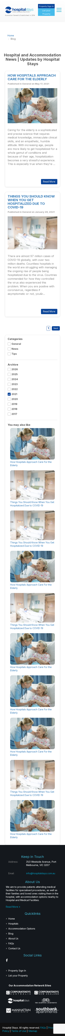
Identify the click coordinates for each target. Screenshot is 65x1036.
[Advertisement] (41, 37)
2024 (15, 379)
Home (11, 35)
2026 (15, 369)
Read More (18, 172)
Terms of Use (18, 1031)
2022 (15, 389)
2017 (14, 414)
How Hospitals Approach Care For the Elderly (32, 77)
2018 (14, 409)
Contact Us (14, 948)
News (15, 348)
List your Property (18, 975)
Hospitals (13, 923)
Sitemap (32, 1031)
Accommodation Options (21, 928)
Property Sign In (46, 6)
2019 (14, 404)
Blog (10, 933)
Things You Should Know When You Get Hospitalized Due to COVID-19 (31, 201)
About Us (13, 938)
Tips (14, 353)
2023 (15, 384)
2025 (15, 374)
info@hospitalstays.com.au (40, 873)
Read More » (13, 906)
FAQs (11, 943)
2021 (14, 394)
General (16, 343)
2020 (15, 399)
